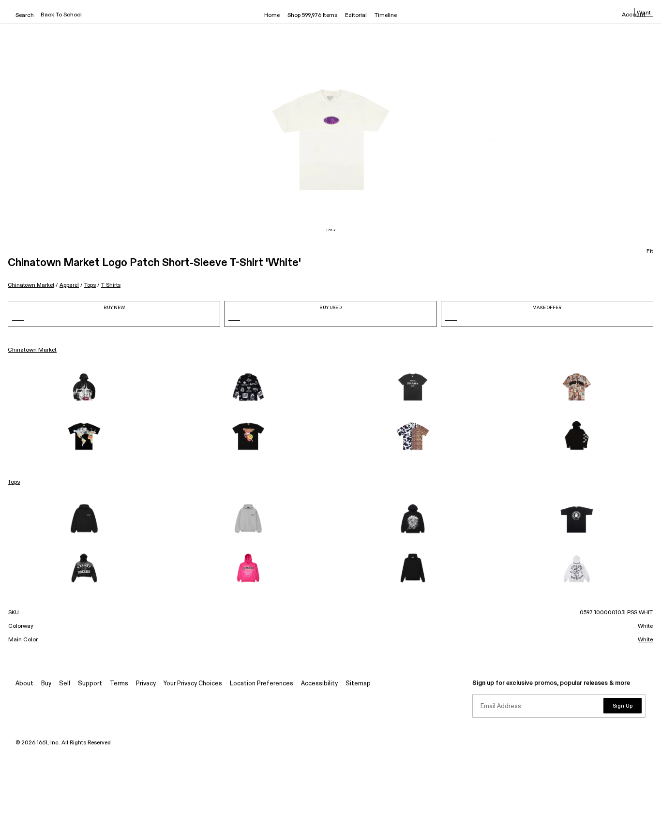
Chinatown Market (31, 285)
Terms (119, 684)
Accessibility (319, 684)
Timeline (386, 15)
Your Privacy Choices (193, 684)
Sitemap (358, 684)
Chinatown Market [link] (32, 350)
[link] (84, 387)
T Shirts (110, 285)
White (645, 640)
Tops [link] (14, 482)
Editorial (356, 15)
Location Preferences (261, 684)
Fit (649, 251)
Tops (90, 285)
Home (272, 15)
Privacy (146, 684)
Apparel (69, 285)
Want (644, 13)
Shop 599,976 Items (312, 15)
